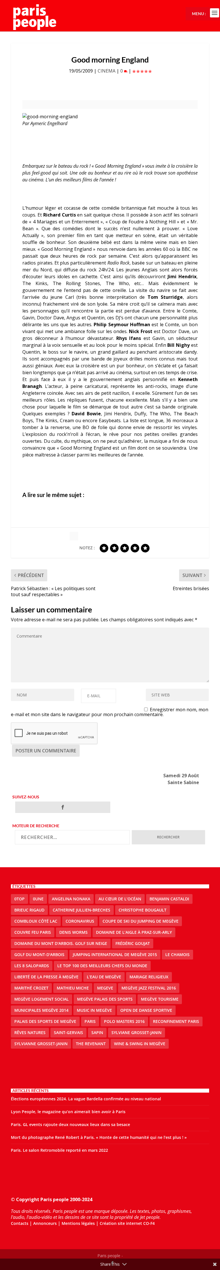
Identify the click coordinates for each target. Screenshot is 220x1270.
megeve (105, 988)
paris (90, 1021)
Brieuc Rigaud (29, 910)
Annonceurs (45, 1223)
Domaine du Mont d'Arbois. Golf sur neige (60, 943)
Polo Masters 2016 (124, 1021)
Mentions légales (78, 1223)
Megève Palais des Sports (105, 999)
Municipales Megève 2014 (41, 1010)
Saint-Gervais (68, 1032)
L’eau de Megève (104, 976)
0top (19, 899)
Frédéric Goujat (132, 943)
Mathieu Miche (73, 988)
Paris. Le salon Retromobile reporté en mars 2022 (59, 1150)
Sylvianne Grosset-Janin (41, 1043)
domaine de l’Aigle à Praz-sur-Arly (134, 932)
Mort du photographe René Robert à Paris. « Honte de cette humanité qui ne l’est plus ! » (99, 1137)
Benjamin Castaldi (169, 899)
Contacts (19, 1223)
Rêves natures (30, 1032)
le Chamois (177, 954)
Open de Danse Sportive (146, 1010)
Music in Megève (94, 1010)
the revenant (91, 1043)
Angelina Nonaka (71, 899)
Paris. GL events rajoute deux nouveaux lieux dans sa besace (70, 1124)
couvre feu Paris (32, 932)
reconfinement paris (176, 1021)
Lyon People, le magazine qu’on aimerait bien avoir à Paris (68, 1111)
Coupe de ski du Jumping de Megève (140, 921)
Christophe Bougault (142, 910)
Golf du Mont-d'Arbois (39, 954)
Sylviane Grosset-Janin (136, 1032)
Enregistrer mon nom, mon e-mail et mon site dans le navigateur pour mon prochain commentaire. (109, 712)
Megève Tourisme (159, 999)
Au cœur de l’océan (120, 899)
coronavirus (80, 921)
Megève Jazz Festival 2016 (148, 988)
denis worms (73, 932)
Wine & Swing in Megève (139, 1043)
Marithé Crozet (31, 988)
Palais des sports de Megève (45, 1021)
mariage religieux (148, 976)
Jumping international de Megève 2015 (115, 954)
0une (38, 899)
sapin (97, 1032)
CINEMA (106, 71)
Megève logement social (41, 999)
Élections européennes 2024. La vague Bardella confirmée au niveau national (86, 1098)
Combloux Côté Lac (35, 921)
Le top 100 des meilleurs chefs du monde (102, 965)
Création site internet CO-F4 (127, 1223)
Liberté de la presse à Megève (46, 976)
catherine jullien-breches (81, 910)
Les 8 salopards (31, 965)
